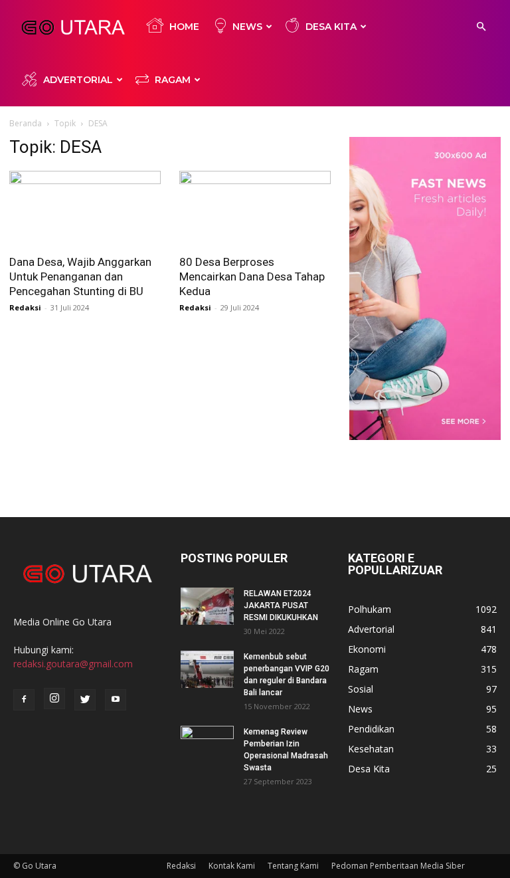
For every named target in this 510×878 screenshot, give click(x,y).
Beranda (25, 123)
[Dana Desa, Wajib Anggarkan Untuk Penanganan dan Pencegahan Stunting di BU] (85, 208)
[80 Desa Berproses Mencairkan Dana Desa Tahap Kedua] (255, 208)
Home (184, 27)
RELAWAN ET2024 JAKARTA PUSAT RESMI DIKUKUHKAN (281, 605)
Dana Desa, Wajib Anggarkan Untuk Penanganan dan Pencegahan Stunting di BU (80, 276)
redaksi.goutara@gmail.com (73, 663)
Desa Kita (331, 27)
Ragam (173, 80)
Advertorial (78, 80)
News (247, 27)
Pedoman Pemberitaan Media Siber (398, 865)
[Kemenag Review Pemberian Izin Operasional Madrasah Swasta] (207, 744)
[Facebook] (24, 700)
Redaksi (25, 307)
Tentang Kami (293, 865)
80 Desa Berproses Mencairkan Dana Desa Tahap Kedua (252, 276)
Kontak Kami (232, 865)
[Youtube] (115, 700)
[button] (481, 27)
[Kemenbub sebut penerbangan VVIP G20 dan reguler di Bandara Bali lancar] (207, 669)
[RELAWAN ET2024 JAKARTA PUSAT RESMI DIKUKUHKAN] (207, 606)
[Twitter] (85, 700)
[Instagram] (54, 698)
